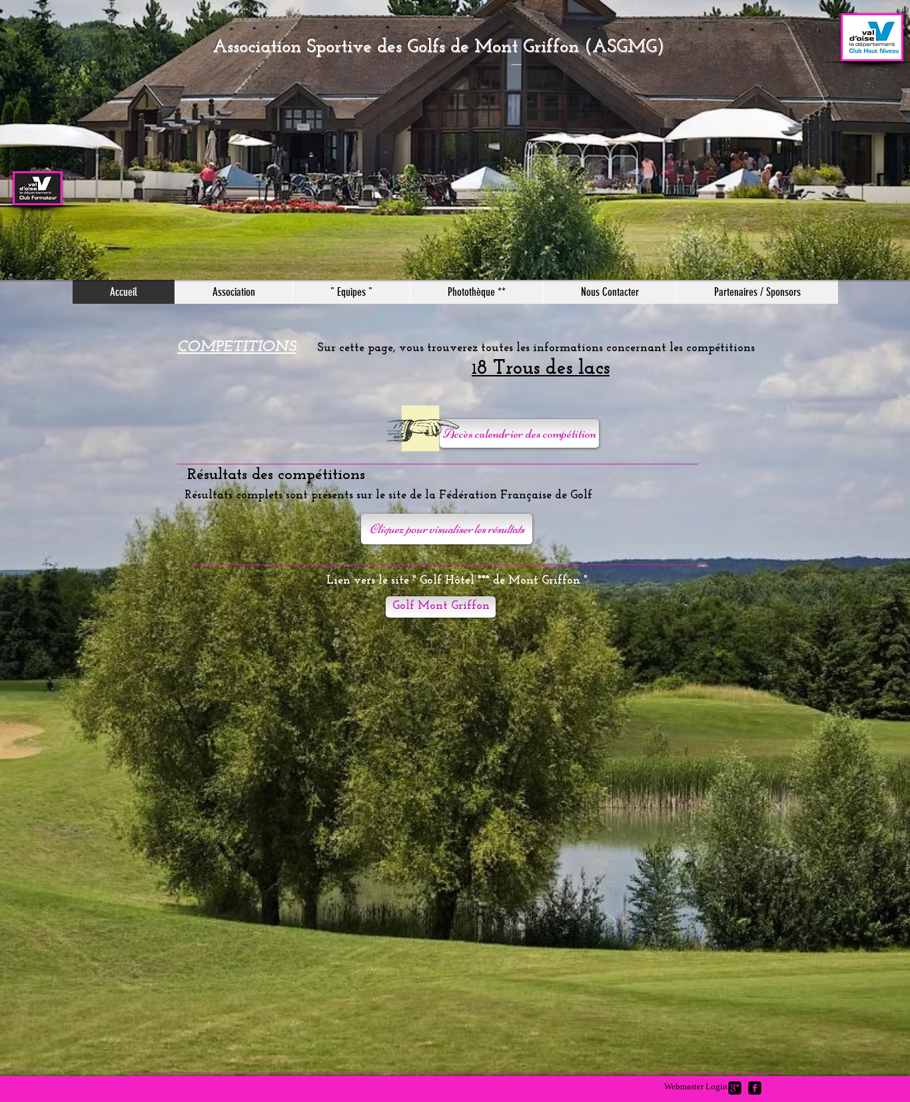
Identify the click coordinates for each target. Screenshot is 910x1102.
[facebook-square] (754, 1088)
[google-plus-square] (734, 1088)
